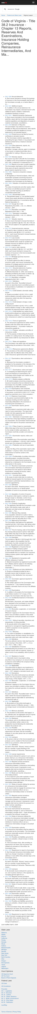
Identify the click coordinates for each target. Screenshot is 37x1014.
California (4, 938)
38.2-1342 (8, 701)
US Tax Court (5, 976)
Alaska (3, 934)
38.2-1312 (8, 228)
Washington (4, 968)
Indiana (3, 946)
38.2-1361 (8, 884)
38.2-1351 (8, 784)
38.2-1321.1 (9, 475)
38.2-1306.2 (9, 183)
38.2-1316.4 (9, 311)
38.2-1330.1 (9, 569)
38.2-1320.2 (9, 426)
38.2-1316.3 (9, 302)
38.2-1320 (8, 405)
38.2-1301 (8, 106)
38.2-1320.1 (9, 417)
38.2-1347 (8, 745)
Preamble (4, 989)
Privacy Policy (17, 1012)
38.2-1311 (8, 219)
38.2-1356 (8, 837)
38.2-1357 (8, 850)
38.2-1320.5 (9, 456)
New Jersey (4, 953)
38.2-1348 (8, 754)
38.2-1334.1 (9, 620)
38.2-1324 (8, 503)
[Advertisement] (18, 75)
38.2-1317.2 (9, 379)
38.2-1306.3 (9, 194)
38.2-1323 (8, 494)
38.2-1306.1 (9, 172)
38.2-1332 (8, 590)
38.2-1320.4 (9, 445)
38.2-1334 (8, 609)
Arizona (3, 936)
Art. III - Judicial (6, 995)
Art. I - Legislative (6, 991)
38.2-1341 (8, 692)
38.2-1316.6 (9, 330)
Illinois (3, 944)
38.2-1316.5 (9, 321)
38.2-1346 (8, 737)
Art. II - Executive (6, 993)
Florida (3, 940)
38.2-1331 (8, 579)
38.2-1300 (8, 96)
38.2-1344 (8, 718)
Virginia (3, 966)
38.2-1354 (8, 816)
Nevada (3, 951)
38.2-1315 (8, 257)
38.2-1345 (8, 728)
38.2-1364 (8, 914)
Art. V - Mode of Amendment (10, 998)
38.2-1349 (8, 761)
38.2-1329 (8, 547)
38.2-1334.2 (9, 631)
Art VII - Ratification (7, 1002)
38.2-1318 (8, 388)
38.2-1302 (8, 125)
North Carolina (5, 957)
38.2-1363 (8, 901)
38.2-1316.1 (9, 281)
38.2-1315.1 (9, 268)
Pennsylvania (5, 963)
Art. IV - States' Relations (8, 996)
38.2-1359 (8, 869)
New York (4, 955)
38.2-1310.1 (9, 213)
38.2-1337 (8, 656)
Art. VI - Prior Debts (7, 1000)
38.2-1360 (8, 876)
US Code (4, 983)
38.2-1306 (8, 164)
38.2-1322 (8, 485)
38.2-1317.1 (9, 370)
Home (3, 15)
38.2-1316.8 (9, 349)
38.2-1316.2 (9, 290)
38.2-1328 (8, 537)
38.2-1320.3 (9, 436)
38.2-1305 (8, 157)
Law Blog (4, 1005)
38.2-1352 (8, 795)
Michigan (4, 949)
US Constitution (6, 986)
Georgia (3, 942)
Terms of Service (6, 1012)
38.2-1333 (8, 598)
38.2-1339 (8, 673)
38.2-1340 (8, 680)
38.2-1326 (8, 520)
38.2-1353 (8, 807)
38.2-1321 (8, 466)
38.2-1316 (8, 277)
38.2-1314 (8, 247)
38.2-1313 (8, 238)
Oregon (3, 961)
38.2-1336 (8, 647)
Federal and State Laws (14, 15)
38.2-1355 (8, 827)
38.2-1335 (8, 639)
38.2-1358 (8, 859)
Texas (3, 964)
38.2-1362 (8, 893)
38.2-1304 (8, 145)
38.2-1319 (8, 396)
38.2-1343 (8, 711)
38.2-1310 (8, 209)
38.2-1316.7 (9, 341)
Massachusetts (5, 948)
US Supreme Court (7, 974)
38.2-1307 (8, 204)
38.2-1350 (8, 773)
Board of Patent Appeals (8, 978)
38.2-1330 (8, 558)
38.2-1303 (8, 134)
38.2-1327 (8, 530)
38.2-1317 (8, 358)
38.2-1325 (8, 513)
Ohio (2, 959)
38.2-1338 (8, 665)
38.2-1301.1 (9, 115)
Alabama (4, 932)
